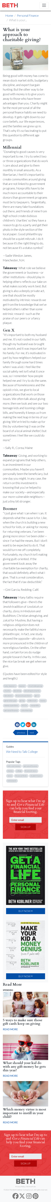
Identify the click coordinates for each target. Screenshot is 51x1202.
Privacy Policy (20, 1186)
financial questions (23, 696)
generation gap (10, 701)
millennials (32, 701)
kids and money (14, 766)
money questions (11, 705)
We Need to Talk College (22, 751)
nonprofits (35, 705)
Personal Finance (28, 15)
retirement (12, 781)
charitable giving (35, 686)
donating (17, 691)
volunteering (26, 710)
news (10, 776)
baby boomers (10, 686)
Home (9, 15)
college (19, 771)
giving (22, 701)
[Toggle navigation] (44, 5)
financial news (31, 771)
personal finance (11, 710)
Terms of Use (31, 1186)
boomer (22, 686)
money (43, 701)
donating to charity (32, 691)
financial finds (21, 776)
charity (7, 691)
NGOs (24, 705)
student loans (36, 776)
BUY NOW (24, 911)
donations (8, 696)
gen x (37, 696)
